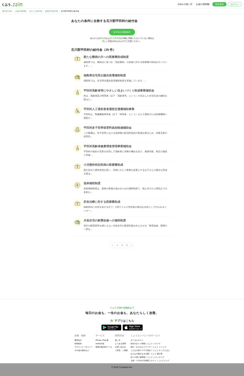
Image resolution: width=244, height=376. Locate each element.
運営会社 (78, 340)
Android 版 (100, 343)
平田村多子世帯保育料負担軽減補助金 (108, 127)
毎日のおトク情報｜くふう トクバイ (146, 343)
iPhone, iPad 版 (102, 340)
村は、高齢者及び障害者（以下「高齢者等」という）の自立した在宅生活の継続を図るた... (125, 98)
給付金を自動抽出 (122, 32)
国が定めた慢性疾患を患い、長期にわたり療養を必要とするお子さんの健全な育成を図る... (125, 172)
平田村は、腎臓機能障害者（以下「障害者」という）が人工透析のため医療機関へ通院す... (125, 116)
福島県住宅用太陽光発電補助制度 (105, 75)
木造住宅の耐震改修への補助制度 (105, 220)
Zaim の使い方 (185, 4)
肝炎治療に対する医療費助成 (102, 201)
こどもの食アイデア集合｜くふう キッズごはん (150, 350)
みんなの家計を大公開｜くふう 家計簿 (146, 354)
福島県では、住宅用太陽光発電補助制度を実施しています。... (115, 80)
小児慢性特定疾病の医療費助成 (103, 164)
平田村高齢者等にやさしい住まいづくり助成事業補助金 (119, 90)
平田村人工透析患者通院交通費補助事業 (109, 109)
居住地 (103, 38)
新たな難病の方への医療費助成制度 (106, 56)
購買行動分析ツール (104, 347)
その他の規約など (81, 350)
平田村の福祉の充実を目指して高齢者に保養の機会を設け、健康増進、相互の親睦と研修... (125, 153)
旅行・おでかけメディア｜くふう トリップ (148, 347)
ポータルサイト (137, 340)
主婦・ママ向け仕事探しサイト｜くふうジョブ (150, 360)
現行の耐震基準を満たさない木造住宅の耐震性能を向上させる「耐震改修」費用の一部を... (125, 227)
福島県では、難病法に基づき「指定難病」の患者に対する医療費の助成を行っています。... (125, 64)
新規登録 (219, 4)
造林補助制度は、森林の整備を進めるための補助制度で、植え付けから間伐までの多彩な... (125, 190)
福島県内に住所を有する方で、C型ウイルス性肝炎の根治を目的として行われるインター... (125, 209)
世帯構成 (116, 38)
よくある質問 (120, 343)
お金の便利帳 (203, 4)
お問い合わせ (120, 347)
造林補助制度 (92, 183)
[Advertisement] (122, 272)
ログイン (235, 4)
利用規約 (78, 343)
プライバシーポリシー (83, 347)
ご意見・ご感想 (121, 350)
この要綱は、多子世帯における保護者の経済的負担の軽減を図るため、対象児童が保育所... (125, 135)
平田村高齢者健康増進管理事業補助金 (108, 146)
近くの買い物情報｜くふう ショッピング (147, 357)
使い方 (117, 340)
